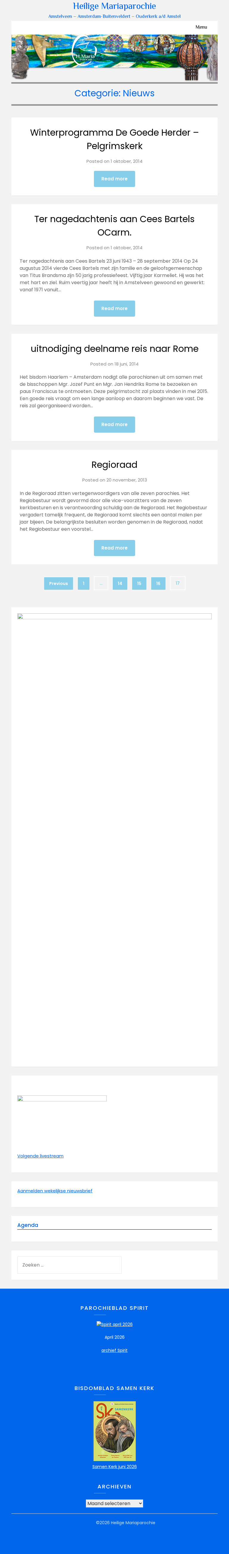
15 (139, 583)
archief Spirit (114, 1350)
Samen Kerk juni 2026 (114, 1467)
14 (120, 583)
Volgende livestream (40, 1156)
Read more (114, 179)
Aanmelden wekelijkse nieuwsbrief (54, 1191)
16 (158, 583)
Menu (201, 27)
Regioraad (114, 464)
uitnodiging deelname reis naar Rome (115, 348)
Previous (58, 583)
